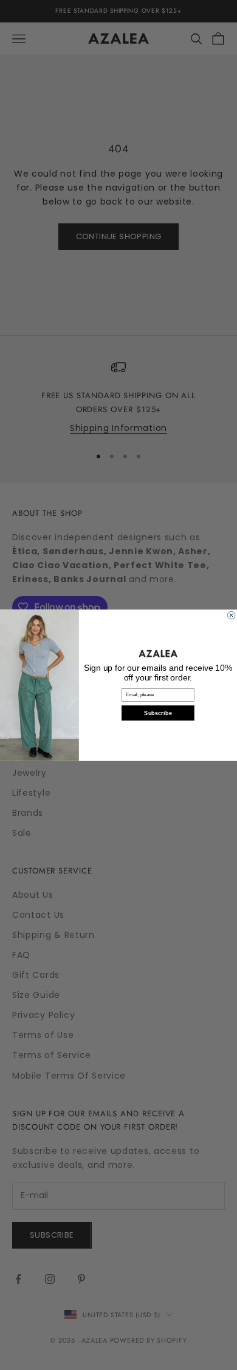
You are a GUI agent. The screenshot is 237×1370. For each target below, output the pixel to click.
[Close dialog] (231, 615)
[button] (158, 652)
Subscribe (157, 713)
